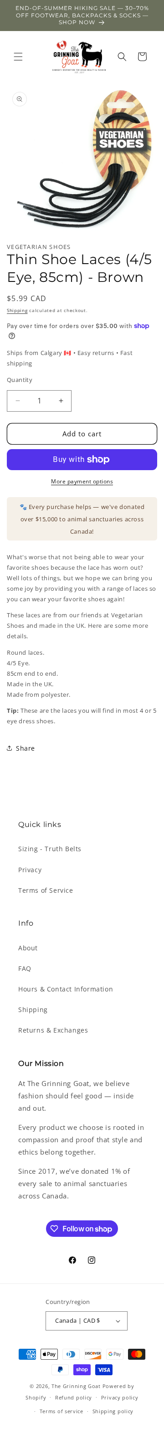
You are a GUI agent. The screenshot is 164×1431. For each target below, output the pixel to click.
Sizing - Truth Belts (50, 848)
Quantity (19, 380)
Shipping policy (113, 1411)
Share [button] (25, 748)
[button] (18, 57)
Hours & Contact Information (65, 989)
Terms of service (61, 1411)
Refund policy (73, 1397)
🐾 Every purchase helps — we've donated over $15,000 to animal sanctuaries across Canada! (82, 519)
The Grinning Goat (76, 1386)
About (28, 947)
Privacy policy (119, 1397)
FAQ (24, 968)
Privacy (29, 869)
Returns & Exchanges (53, 1030)
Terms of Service (45, 890)
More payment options (82, 481)
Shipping (17, 310)
